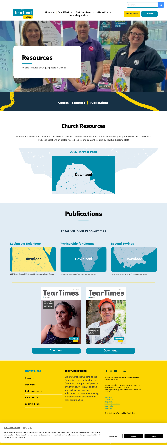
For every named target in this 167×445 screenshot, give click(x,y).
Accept (154, 436)
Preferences (113, 436)
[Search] (161, 5)
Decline (133, 436)
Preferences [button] (21, 437)
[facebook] (106, 371)
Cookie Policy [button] (68, 435)
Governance (108, 399)
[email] (120, 371)
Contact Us (108, 397)
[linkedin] (125, 371)
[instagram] (111, 371)
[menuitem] (50, 12)
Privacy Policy (109, 406)
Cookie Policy (109, 408)
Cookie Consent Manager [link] (12, 428)
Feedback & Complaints (112, 404)
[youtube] (115, 371)
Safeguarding (109, 402)
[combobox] (142, 5)
